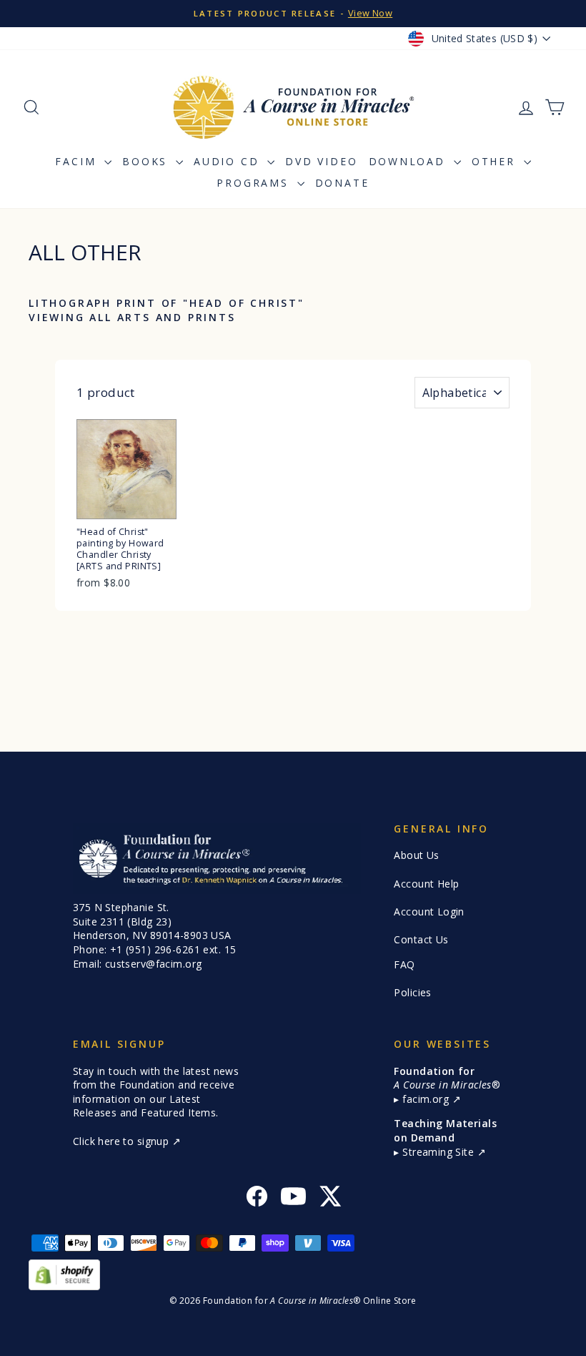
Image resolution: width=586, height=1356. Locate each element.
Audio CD (229, 161)
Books (147, 161)
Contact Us (421, 939)
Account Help (426, 883)
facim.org (427, 1099)
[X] (329, 1198)
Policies (412, 992)
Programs (255, 183)
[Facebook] (256, 1198)
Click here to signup (122, 1141)
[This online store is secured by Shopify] (293, 1274)
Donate (342, 183)
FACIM (78, 161)
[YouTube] (293, 1198)
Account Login (429, 911)
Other (496, 161)
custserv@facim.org (153, 964)
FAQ (404, 964)
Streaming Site (439, 1152)
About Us (416, 855)
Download (409, 161)
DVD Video (321, 161)
